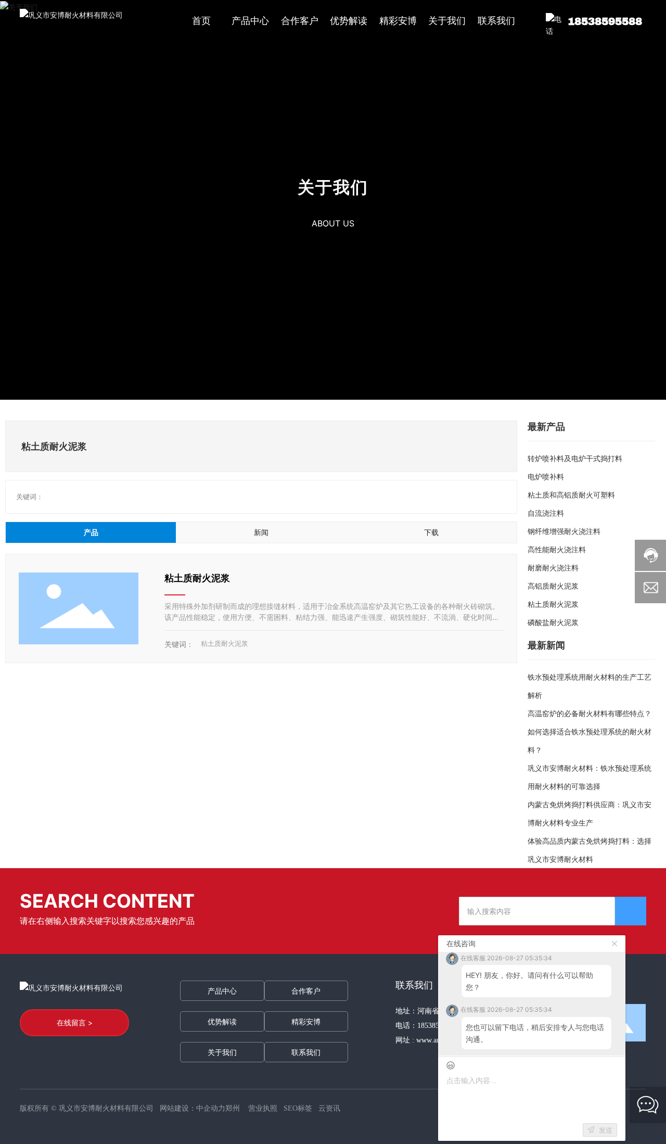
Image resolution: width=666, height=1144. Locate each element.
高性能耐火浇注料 (557, 549)
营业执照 (262, 1108)
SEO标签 (298, 1108)
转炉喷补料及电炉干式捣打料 (575, 458)
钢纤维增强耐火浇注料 (564, 531)
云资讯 (329, 1108)
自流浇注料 (546, 513)
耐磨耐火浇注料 (553, 567)
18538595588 (605, 21)
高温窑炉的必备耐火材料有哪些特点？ (589, 713)
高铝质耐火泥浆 (553, 585)
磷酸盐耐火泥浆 (553, 622)
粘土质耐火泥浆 (197, 578)
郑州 (232, 1108)
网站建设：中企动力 (192, 1108)
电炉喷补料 (546, 476)
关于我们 (333, 187)
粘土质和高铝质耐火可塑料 (571, 494)
